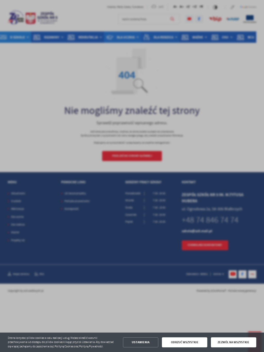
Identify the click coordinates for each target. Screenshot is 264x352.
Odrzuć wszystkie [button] (185, 342)
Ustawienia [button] (141, 342)
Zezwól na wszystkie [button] (233, 342)
